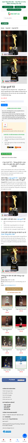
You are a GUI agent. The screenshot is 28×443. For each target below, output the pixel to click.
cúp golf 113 (13, 178)
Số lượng (3, 101)
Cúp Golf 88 (7, 370)
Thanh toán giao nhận (8, 391)
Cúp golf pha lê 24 (7, 330)
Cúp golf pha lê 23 (7, 350)
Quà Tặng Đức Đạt (8, 234)
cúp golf (20, 219)
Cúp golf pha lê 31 (21, 309)
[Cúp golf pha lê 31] (21, 301)
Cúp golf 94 (21, 370)
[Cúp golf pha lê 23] (7, 341)
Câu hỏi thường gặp (7, 395)
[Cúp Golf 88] (7, 362)
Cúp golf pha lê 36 (7, 309)
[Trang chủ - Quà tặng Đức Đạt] (14, 13)
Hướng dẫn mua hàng (7, 393)
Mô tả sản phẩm (6, 154)
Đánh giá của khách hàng (9, 157)
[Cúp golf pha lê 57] (21, 341)
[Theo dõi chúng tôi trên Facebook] (14, 380)
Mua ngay (4, 105)
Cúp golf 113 (15, 28)
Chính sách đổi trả (7, 397)
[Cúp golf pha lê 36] (7, 301)
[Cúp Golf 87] (21, 322)
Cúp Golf (8, 28)
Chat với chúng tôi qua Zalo (14, 289)
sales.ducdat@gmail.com (10, 285)
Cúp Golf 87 (21, 329)
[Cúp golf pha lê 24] (7, 321)
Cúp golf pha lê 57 (21, 350)
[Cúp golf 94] (21, 360)
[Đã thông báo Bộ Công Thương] (7, 431)
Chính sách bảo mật (7, 399)
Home (2, 28)
